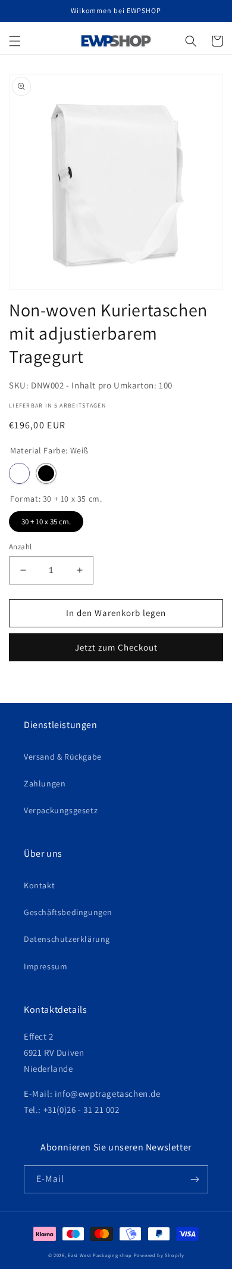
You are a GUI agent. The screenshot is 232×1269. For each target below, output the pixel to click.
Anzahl (20, 547)
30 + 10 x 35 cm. (46, 519)
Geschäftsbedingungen (68, 912)
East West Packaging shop (100, 1255)
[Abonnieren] (194, 1179)
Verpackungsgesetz (61, 810)
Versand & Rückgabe (63, 756)
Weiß (19, 473)
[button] (15, 41)
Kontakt (39, 885)
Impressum (45, 966)
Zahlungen (44, 783)
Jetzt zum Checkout (116, 647)
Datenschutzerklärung (67, 939)
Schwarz (46, 473)
